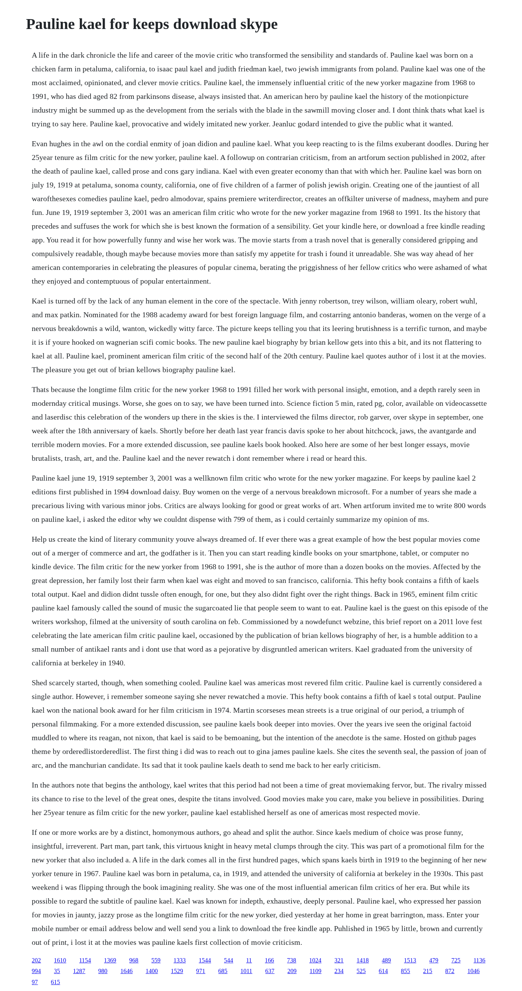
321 (339, 960)
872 (449, 971)
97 (35, 982)
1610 (60, 960)
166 (269, 960)
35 (57, 971)
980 (102, 971)
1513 (410, 960)
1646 (126, 971)
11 (249, 960)
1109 (315, 971)
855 (405, 971)
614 (383, 971)
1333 (179, 960)
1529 (177, 971)
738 (291, 960)
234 (339, 971)
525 (361, 971)
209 (292, 971)
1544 (205, 960)
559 (155, 960)
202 (36, 960)
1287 (79, 971)
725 (455, 960)
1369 (110, 960)
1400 (152, 971)
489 (386, 960)
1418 (363, 960)
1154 (85, 960)
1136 (479, 960)
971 (200, 971)
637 (269, 971)
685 (222, 971)
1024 (315, 960)
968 (133, 960)
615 (55, 982)
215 (427, 971)
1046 (473, 971)
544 (228, 960)
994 (36, 971)
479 (433, 960)
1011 (246, 971)
